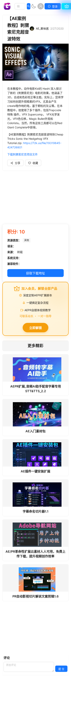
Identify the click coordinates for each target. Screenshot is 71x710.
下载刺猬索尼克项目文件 (22, 154)
